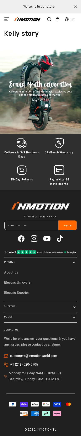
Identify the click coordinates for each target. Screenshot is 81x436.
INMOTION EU (46, 429)
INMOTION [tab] (9, 261)
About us (11, 272)
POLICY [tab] (8, 316)
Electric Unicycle (17, 282)
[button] (6, 19)
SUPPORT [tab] (9, 306)
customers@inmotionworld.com (33, 356)
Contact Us (11, 329)
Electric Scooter (16, 293)
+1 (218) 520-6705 (24, 364)
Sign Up (67, 225)
